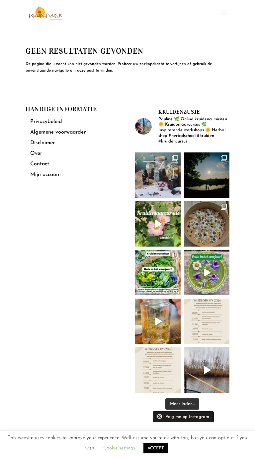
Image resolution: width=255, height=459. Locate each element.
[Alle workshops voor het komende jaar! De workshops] (158, 370)
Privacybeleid (46, 121)
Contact (39, 164)
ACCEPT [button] (155, 448)
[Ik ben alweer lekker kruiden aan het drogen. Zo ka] (206, 224)
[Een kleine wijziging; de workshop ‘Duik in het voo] (206, 321)
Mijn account (45, 174)
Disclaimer (42, 142)
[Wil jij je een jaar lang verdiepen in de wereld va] (158, 175)
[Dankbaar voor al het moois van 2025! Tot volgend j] (206, 370)
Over (36, 153)
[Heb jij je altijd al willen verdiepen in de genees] (158, 224)
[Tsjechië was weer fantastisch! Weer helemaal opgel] (206, 175)
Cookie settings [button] (119, 448)
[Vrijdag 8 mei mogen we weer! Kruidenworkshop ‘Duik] (158, 272)
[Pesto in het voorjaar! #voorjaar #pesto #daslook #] (206, 272)
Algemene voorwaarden (58, 132)
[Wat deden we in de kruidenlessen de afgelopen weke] (158, 321)
